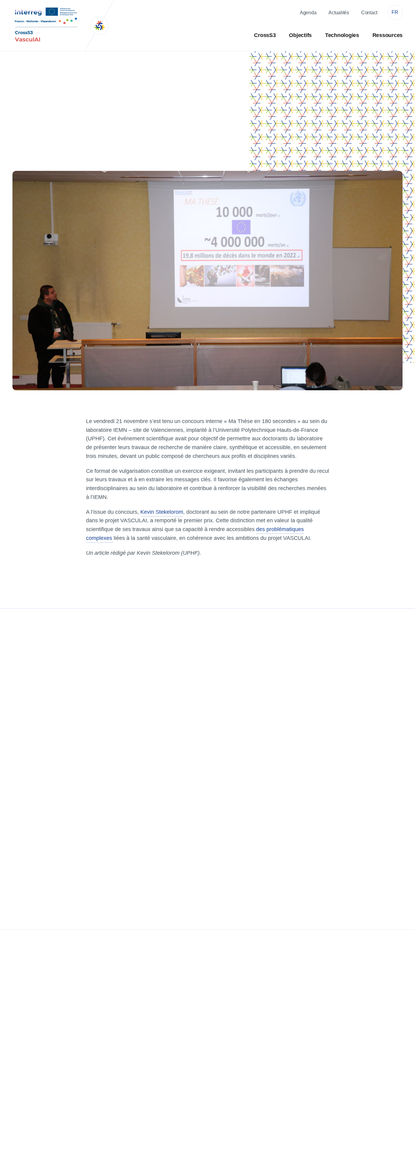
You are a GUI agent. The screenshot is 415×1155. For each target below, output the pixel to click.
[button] (395, 12)
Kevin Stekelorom (161, 512)
